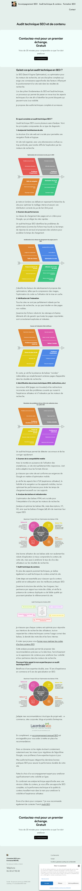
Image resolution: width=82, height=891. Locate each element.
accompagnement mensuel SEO (45, 735)
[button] (79, 866)
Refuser (60, 883)
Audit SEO (45, 804)
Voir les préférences (73, 883)
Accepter (47, 883)
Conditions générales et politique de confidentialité (60, 888)
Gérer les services (45, 878)
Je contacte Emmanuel (41, 58)
